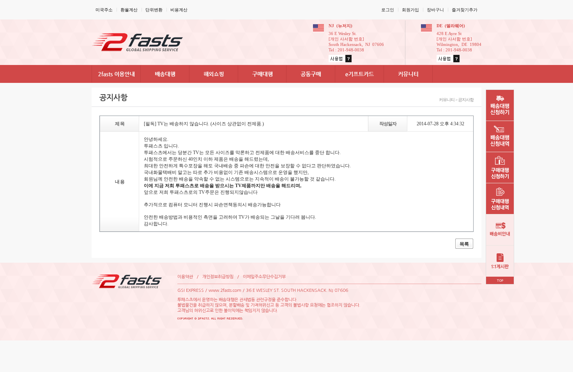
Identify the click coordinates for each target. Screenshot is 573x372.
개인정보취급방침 (217, 277)
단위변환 (154, 9)
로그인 (387, 9)
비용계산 (178, 9)
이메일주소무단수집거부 (264, 277)
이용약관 (185, 277)
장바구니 (435, 9)
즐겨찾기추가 (465, 9)
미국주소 (104, 9)
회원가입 (410, 9)
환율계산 (129, 9)
